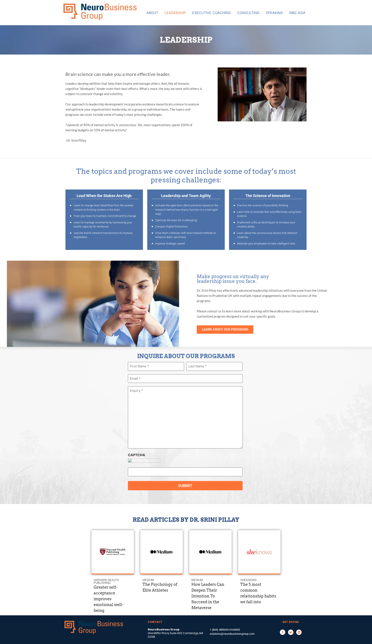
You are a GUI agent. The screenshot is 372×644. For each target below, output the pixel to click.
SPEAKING (274, 13)
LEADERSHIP (175, 13)
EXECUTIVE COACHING (211, 13)
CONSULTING (248, 13)
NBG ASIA (297, 13)
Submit (185, 485)
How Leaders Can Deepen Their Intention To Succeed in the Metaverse (207, 596)
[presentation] (97, 546)
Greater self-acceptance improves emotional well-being (108, 599)
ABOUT (152, 13)
